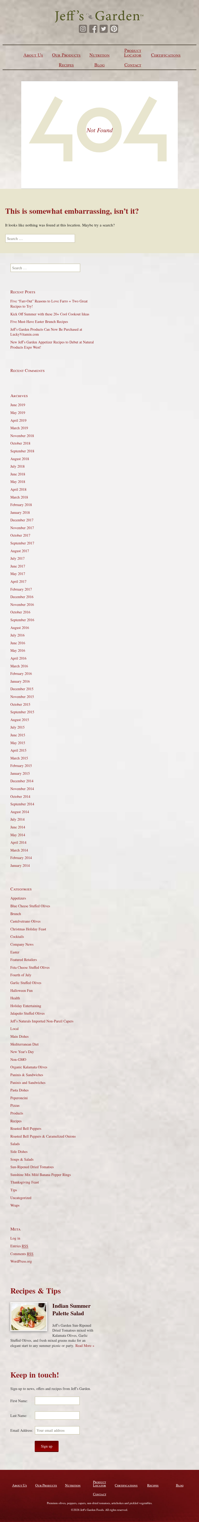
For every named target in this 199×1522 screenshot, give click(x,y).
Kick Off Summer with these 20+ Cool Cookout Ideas (49, 314)
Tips (13, 1189)
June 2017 (17, 566)
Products (16, 1113)
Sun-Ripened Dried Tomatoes (32, 1166)
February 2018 (21, 504)
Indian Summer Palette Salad (71, 1309)
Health (15, 997)
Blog (99, 64)
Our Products (66, 55)
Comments (21, 1253)
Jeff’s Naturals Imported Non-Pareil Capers (41, 1021)
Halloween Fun (21, 990)
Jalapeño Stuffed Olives (27, 1013)
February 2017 (21, 589)
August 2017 (19, 550)
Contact (132, 64)
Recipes (66, 64)
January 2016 (20, 681)
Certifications (166, 55)
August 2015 (19, 719)
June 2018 (17, 474)
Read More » (84, 1345)
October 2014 (20, 796)
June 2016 (17, 642)
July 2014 (17, 819)
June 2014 (17, 827)
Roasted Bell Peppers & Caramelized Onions (43, 1136)
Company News (21, 944)
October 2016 (20, 612)
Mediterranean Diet (24, 1044)
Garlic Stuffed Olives (25, 982)
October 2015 (20, 704)
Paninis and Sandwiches (27, 1082)
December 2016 (21, 596)
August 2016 (19, 627)
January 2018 (20, 512)
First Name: (19, 1400)
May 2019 (17, 412)
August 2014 (19, 811)
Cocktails (17, 936)
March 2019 (19, 427)
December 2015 (21, 688)
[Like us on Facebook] (93, 29)
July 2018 (17, 466)
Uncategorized (20, 1197)
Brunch (15, 913)
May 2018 (17, 481)
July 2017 (17, 558)
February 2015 (21, 765)
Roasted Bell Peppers (25, 1128)
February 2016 (21, 673)
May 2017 (17, 573)
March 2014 (19, 850)
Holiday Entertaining (25, 1005)
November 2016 (22, 604)
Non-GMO (18, 1059)
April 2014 (18, 842)
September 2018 (22, 450)
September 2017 (22, 543)
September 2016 (22, 619)
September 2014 (22, 803)
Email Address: (21, 1430)
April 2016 (18, 658)
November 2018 (22, 435)
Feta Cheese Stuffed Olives (29, 967)
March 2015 (19, 758)
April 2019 (18, 420)
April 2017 (18, 581)
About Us (33, 55)
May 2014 (17, 834)
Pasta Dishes (19, 1090)
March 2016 (19, 665)
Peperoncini (19, 1097)
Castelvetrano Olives (25, 921)
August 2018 (19, 458)
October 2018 (20, 443)
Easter (14, 952)
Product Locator (132, 52)
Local (14, 1028)
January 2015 (20, 773)
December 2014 (21, 780)
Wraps (14, 1205)
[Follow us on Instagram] (83, 29)
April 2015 (18, 750)
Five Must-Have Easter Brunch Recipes (39, 321)
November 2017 (22, 527)
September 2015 (22, 711)
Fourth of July (20, 974)
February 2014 (21, 857)
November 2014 (22, 788)
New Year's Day (22, 1051)
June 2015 (17, 734)
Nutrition (99, 55)
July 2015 (17, 727)
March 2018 (19, 497)
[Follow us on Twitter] (104, 29)
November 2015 (22, 696)
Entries (19, 1245)
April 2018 (18, 489)
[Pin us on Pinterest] (114, 29)
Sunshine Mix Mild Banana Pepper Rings (40, 1174)
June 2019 (17, 404)
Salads (15, 1143)
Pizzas (14, 1105)
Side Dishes (18, 1151)
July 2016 (17, 635)
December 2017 (21, 519)
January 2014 (20, 865)
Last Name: (18, 1415)
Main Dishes (19, 1036)
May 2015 (17, 742)
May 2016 (17, 650)
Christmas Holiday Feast (28, 928)
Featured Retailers (23, 959)
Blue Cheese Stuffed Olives (30, 905)
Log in (15, 1238)
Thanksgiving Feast (24, 1182)
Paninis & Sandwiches (26, 1074)
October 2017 (20, 535)
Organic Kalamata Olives (28, 1066)
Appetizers (18, 898)
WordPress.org (21, 1261)
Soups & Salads (21, 1159)
